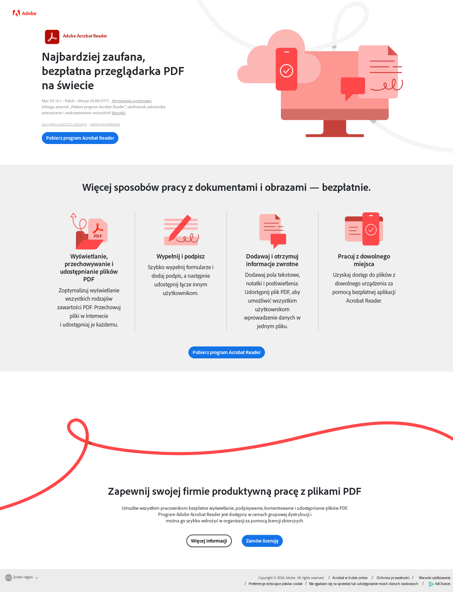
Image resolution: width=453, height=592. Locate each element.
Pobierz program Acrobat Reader (80, 138)
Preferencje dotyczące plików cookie (275, 583)
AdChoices (442, 583)
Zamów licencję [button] (262, 541)
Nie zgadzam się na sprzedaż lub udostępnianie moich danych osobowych (363, 583)
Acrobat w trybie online (349, 577)
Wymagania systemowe (132, 100)
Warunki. (119, 112)
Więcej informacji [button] (209, 541)
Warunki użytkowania (434, 577)
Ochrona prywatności (393, 577)
